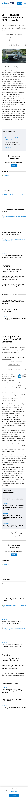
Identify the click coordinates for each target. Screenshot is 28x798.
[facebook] (9, 45)
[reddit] (16, 45)
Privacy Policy (14, 791)
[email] (19, 45)
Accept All (14, 795)
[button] (3, 3)
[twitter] (14, 45)
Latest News (5, 11)
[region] (14, 792)
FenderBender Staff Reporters (14, 34)
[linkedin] (11, 45)
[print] (25, 45)
